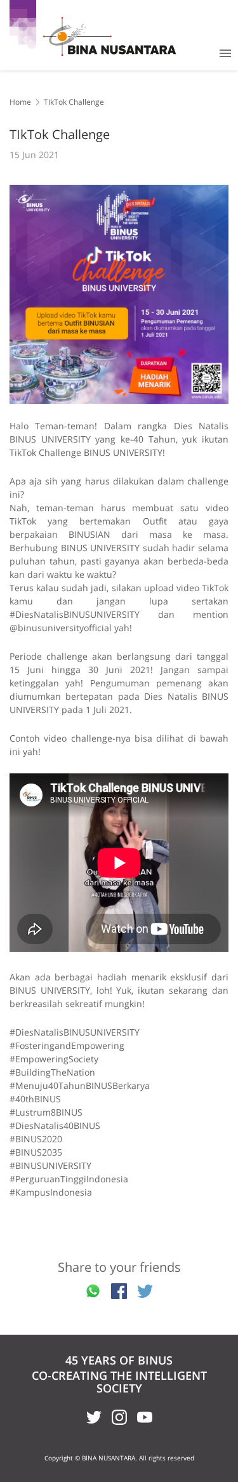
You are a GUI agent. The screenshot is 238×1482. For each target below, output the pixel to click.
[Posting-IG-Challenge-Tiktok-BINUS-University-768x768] (119, 294)
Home (20, 102)
